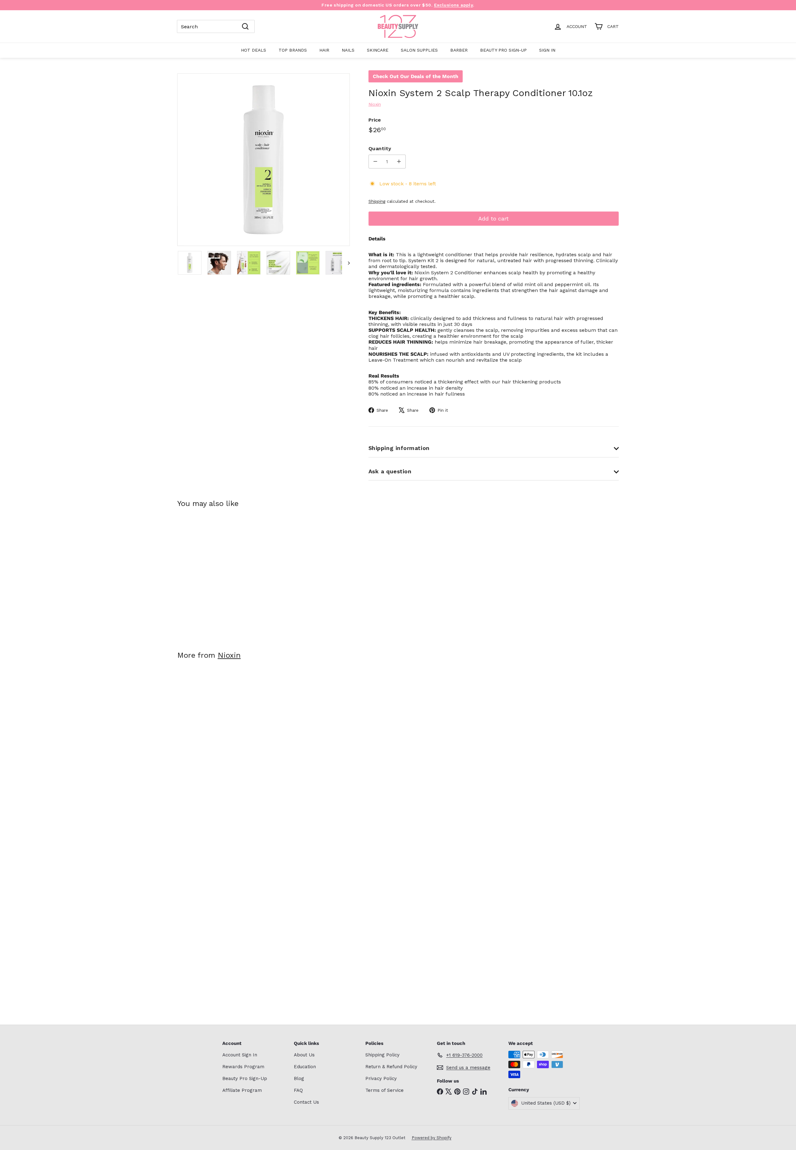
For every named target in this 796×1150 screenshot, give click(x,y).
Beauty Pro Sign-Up (503, 50)
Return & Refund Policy (391, 1066)
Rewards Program (243, 1066)
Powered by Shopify (431, 1137)
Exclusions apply (453, 4)
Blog (299, 1078)
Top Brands (293, 50)
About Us (304, 1055)
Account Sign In (239, 1055)
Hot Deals (253, 50)
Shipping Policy (382, 1055)
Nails (348, 50)
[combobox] (215, 26)
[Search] (245, 26)
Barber (459, 50)
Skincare (377, 50)
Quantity (379, 148)
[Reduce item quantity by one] (375, 162)
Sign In (547, 50)
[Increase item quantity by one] (399, 162)
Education (305, 1066)
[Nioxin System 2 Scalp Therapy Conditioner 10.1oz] (211, 575)
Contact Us (306, 1102)
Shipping (376, 201)
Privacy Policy (381, 1078)
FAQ (298, 1090)
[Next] (346, 262)
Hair (324, 50)
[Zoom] (263, 160)
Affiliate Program (242, 1090)
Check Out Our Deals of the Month (415, 76)
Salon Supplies (419, 50)
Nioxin (229, 655)
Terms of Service (384, 1090)
